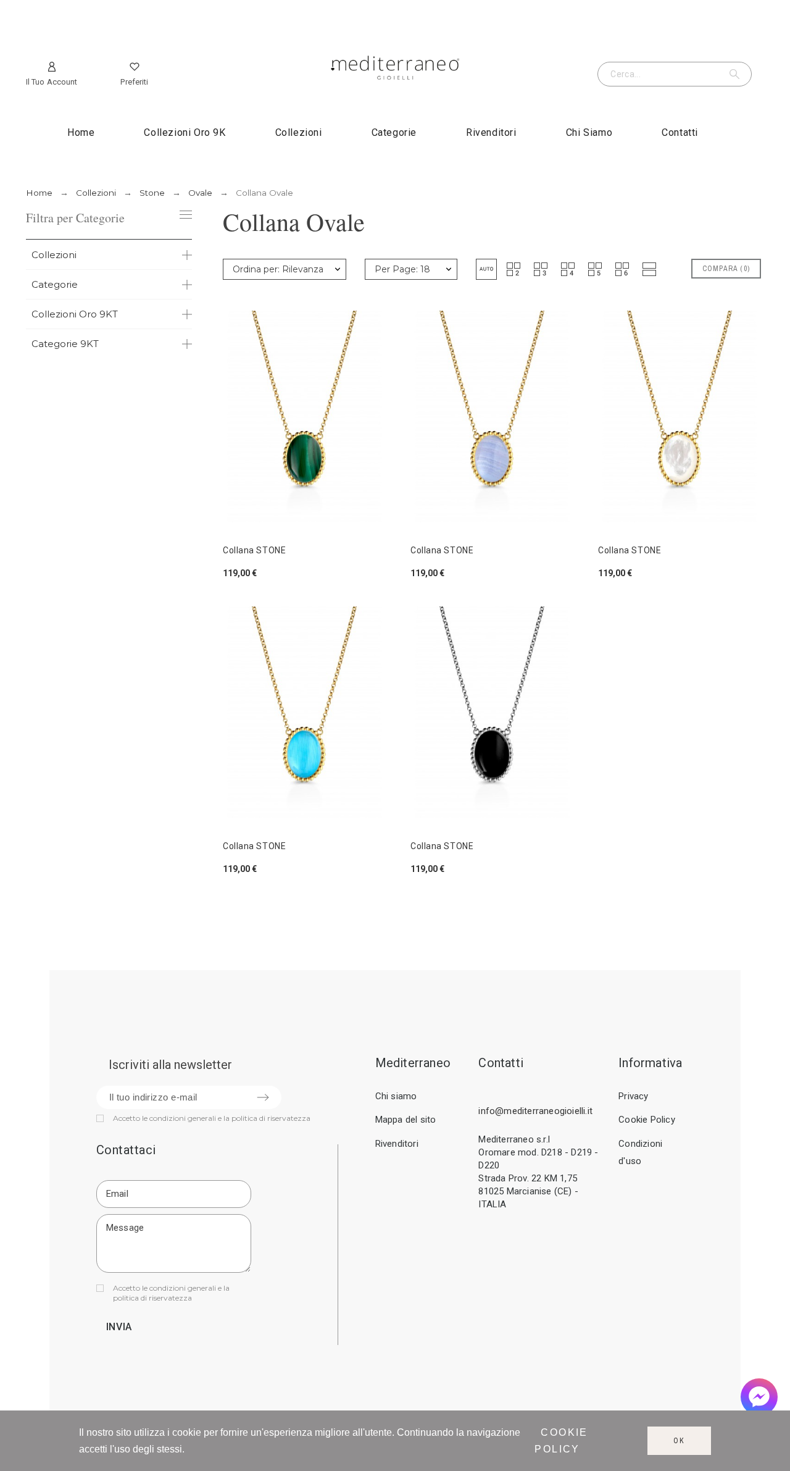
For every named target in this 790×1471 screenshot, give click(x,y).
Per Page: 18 (402, 269)
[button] (486, 269)
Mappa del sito (405, 1119)
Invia (119, 1327)
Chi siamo (396, 1096)
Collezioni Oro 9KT (74, 314)
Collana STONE (254, 550)
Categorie (54, 284)
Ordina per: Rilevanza (278, 269)
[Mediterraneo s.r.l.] (395, 70)
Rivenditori (396, 1143)
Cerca (736, 74)
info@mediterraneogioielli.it (535, 1111)
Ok (679, 1441)
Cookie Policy (646, 1119)
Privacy (633, 1096)
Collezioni (54, 255)
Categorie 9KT (65, 344)
